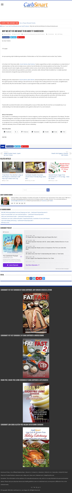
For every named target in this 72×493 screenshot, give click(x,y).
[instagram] (43, 278)
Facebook (44, 200)
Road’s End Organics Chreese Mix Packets (60, 153)
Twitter (51, 200)
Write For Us (48, 472)
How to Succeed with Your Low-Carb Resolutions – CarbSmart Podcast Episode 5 (22, 214)
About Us (28, 472)
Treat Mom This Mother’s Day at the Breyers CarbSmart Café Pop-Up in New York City (12, 176)
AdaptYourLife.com (49, 475)
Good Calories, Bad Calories (27, 64)
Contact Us (34, 472)
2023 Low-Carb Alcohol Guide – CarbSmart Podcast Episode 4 (17, 216)
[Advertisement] (36, 14)
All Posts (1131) (5, 222)
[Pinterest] (37, 278)
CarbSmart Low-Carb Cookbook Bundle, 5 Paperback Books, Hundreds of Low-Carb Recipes (25, 218)
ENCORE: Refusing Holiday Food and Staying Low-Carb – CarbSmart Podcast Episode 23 (24, 212)
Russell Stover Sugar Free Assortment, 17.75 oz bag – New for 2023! (59, 176)
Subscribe (55, 472)
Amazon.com (19, 475)
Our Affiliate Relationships (18, 472)
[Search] (48, 189)
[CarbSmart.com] (36, 5)
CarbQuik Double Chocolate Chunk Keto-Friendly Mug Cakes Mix (35, 176)
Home (3, 26)
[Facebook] (31, 278)
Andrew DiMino (7, 34)
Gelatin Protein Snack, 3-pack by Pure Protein (12, 153)
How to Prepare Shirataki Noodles (27, 23)
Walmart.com (39, 475)
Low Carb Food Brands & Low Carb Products (17, 26)
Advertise (41, 472)
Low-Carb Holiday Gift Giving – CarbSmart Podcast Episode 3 (17, 220)
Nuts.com (32, 475)
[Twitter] (34, 278)
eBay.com (26, 475)
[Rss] (27, 278)
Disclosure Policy (5, 472)
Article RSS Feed (63, 472)
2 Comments (51, 34)
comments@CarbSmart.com (18, 200)
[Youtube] (40, 278)
